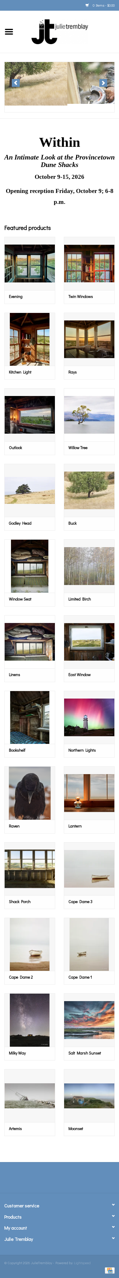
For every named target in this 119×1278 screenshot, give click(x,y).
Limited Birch (79, 599)
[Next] (103, 83)
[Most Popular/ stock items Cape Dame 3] (89, 868)
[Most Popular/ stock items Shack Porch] (29, 868)
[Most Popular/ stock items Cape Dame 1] (89, 944)
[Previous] (16, 83)
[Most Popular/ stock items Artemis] (29, 1095)
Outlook (15, 447)
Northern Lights (82, 750)
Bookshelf (17, 750)
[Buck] (89, 490)
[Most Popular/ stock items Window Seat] (29, 565)
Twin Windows (80, 296)
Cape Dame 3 (80, 901)
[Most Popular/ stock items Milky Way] (29, 1019)
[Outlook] (29, 414)
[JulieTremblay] (68, 31)
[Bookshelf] (29, 717)
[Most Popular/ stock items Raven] (29, 792)
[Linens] (29, 641)
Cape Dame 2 (21, 977)
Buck (72, 523)
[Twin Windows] (89, 263)
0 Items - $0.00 (103, 5)
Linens (14, 674)
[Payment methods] (109, 1270)
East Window (79, 674)
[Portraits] (59, 83)
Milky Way (17, 1053)
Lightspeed (82, 1262)
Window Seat (20, 599)
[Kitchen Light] (29, 339)
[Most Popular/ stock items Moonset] (89, 1095)
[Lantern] (89, 792)
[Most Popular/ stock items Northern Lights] (89, 717)
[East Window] (89, 641)
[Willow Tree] (89, 414)
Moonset (75, 1128)
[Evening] (29, 263)
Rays (72, 372)
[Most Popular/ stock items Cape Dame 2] (29, 944)
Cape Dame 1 (80, 977)
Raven (14, 826)
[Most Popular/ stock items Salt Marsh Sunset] (89, 1019)
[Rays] (89, 339)
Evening (16, 296)
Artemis (15, 1128)
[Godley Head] (29, 490)
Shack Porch (20, 901)
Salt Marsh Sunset (84, 1053)
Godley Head (20, 523)
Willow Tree (78, 447)
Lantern (75, 826)
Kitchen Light (20, 372)
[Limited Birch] (89, 565)
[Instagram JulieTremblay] (74, 1179)
